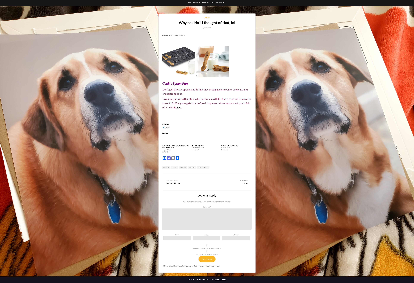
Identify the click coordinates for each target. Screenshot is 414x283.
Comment (207, 207)
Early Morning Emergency (229, 145)
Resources (196, 3)
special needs (203, 167)
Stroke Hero (173, 183)
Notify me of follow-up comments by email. (207, 248)
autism (166, 167)
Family (207, 18)
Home (189, 3)
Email (206, 235)
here (178, 107)
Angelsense (205, 3)
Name (177, 235)
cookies (183, 167)
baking (174, 167)
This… (245, 183)
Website (236, 235)
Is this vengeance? (198, 145)
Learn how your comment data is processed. (205, 266)
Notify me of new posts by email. (207, 254)
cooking (192, 167)
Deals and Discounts (218, 3)
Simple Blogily (220, 280)
